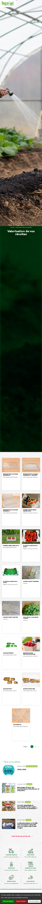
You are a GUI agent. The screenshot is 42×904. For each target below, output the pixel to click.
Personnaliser (34, 901)
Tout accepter (8, 901)
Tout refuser (21, 901)
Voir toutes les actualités (21, 836)
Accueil (12, 227)
